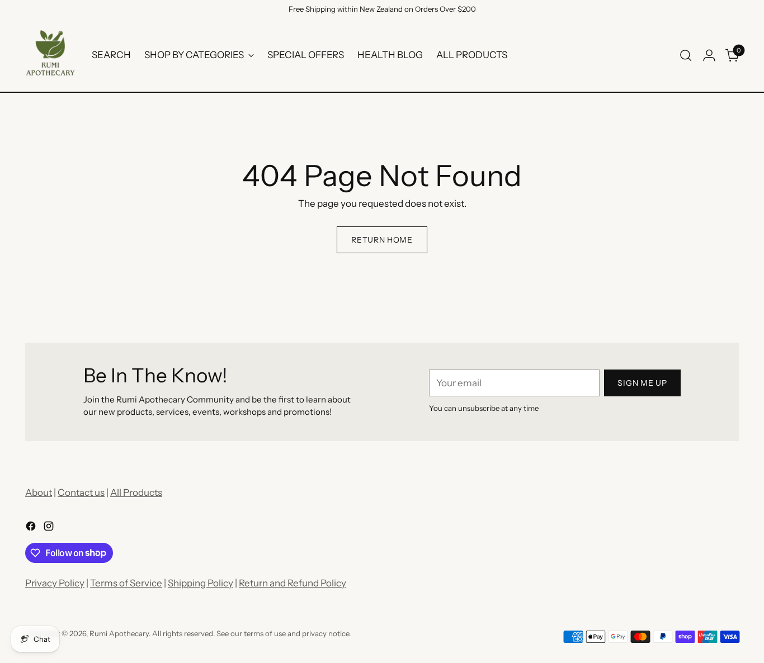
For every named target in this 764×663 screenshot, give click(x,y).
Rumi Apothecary (119, 633)
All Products (136, 492)
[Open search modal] (686, 55)
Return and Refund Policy (292, 583)
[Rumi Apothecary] (50, 55)
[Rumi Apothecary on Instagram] (49, 528)
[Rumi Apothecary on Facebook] (32, 528)
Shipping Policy (200, 583)
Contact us (81, 492)
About (38, 492)
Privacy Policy (54, 583)
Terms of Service (126, 583)
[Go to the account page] (709, 55)
